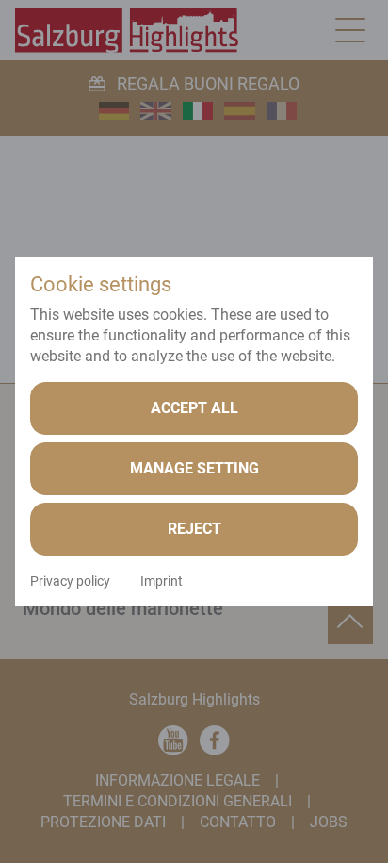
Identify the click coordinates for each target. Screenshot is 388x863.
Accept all (194, 408)
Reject (194, 529)
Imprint (161, 581)
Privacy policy (70, 581)
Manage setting (194, 468)
